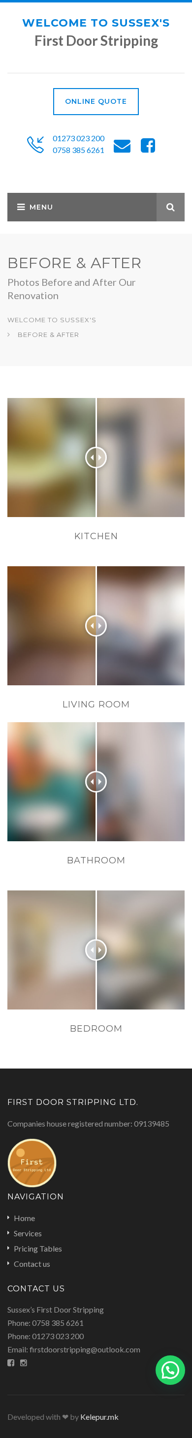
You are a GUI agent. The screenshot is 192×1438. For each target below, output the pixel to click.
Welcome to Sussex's (96, 23)
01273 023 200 (78, 138)
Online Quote (96, 101)
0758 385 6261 (78, 149)
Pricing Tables (38, 1248)
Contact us (32, 1263)
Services (28, 1233)
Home (24, 1218)
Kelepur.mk (99, 1416)
